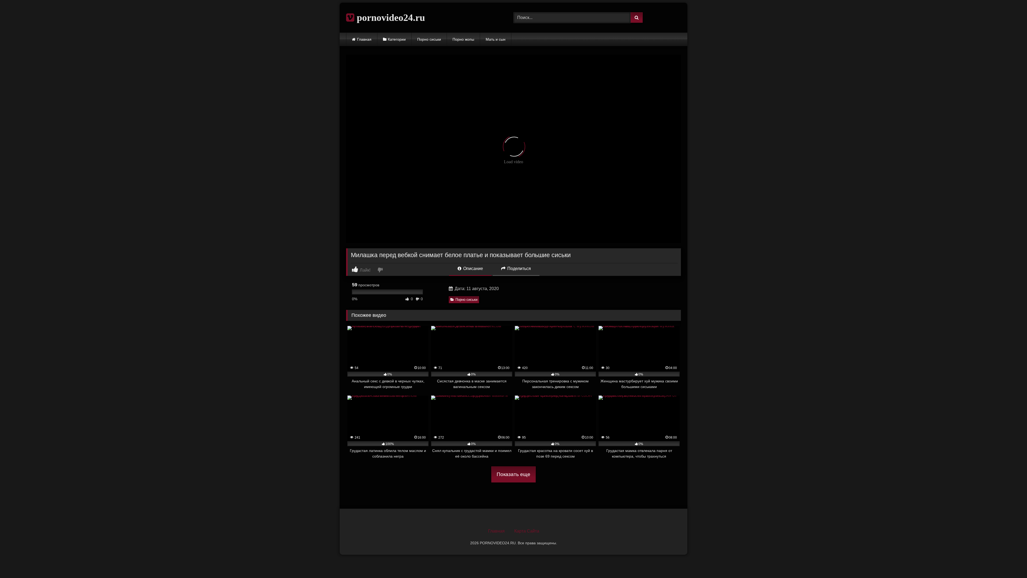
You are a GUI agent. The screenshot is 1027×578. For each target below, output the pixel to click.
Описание (472, 268)
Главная (364, 39)
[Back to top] (1010, 562)
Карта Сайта (526, 531)
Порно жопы (463, 39)
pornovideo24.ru (389, 17)
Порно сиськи (429, 39)
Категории (397, 39)
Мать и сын (495, 39)
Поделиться (518, 268)
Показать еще (513, 474)
